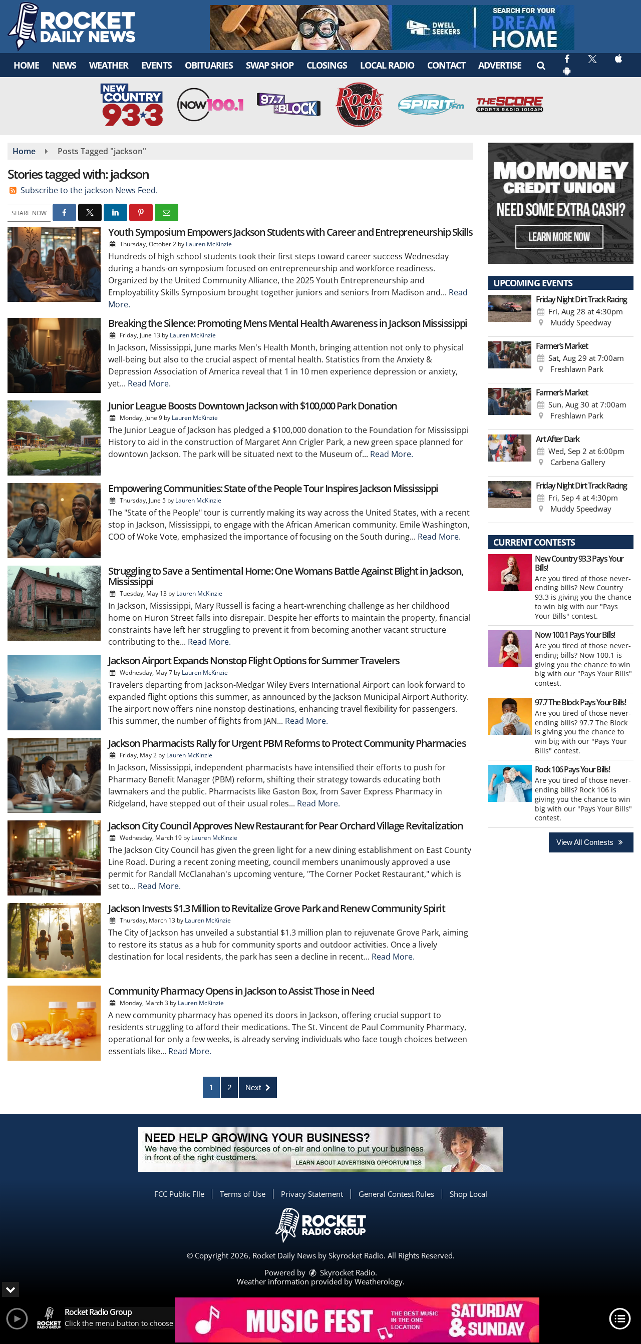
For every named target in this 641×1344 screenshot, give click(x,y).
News (64, 65)
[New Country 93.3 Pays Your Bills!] (510, 572)
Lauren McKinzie (209, 244)
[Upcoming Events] (509, 313)
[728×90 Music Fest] (357, 1319)
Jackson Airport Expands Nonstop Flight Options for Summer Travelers (254, 660)
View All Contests (585, 842)
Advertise (499, 65)
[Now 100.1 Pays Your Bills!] (510, 648)
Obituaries (209, 65)
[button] (540, 65)
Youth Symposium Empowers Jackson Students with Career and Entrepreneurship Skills (290, 232)
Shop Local (468, 1194)
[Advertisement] (392, 27)
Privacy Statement (312, 1194)
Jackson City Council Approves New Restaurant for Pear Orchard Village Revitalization (285, 825)
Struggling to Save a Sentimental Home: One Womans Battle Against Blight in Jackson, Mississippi (285, 576)
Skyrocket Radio (346, 1272)
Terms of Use (242, 1194)
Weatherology (379, 1281)
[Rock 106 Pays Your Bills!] (510, 783)
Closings (326, 65)
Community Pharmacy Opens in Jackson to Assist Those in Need (241, 991)
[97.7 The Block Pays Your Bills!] (510, 716)
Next (254, 1087)
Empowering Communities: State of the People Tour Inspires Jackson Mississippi (273, 488)
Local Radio (387, 65)
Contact (446, 65)
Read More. (149, 383)
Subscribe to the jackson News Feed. (89, 190)
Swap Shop (269, 65)
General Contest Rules (396, 1194)
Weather (108, 65)
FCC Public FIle (179, 1194)
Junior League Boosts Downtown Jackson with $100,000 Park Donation (252, 405)
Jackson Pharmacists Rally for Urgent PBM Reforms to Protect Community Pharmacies (287, 743)
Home (26, 65)
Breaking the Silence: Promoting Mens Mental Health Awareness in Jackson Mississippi (287, 323)
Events (156, 65)
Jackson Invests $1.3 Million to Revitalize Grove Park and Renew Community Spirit (276, 908)
